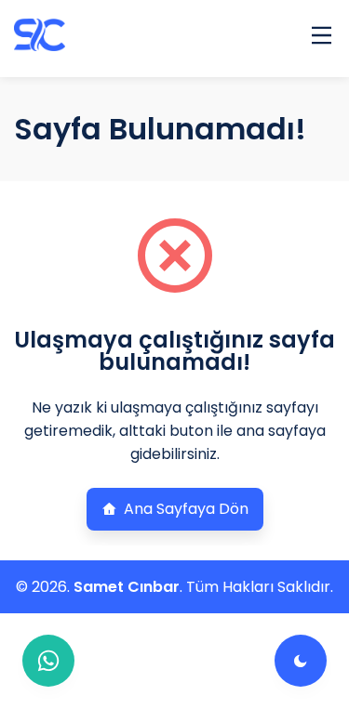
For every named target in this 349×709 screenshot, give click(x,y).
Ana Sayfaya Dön (186, 508)
